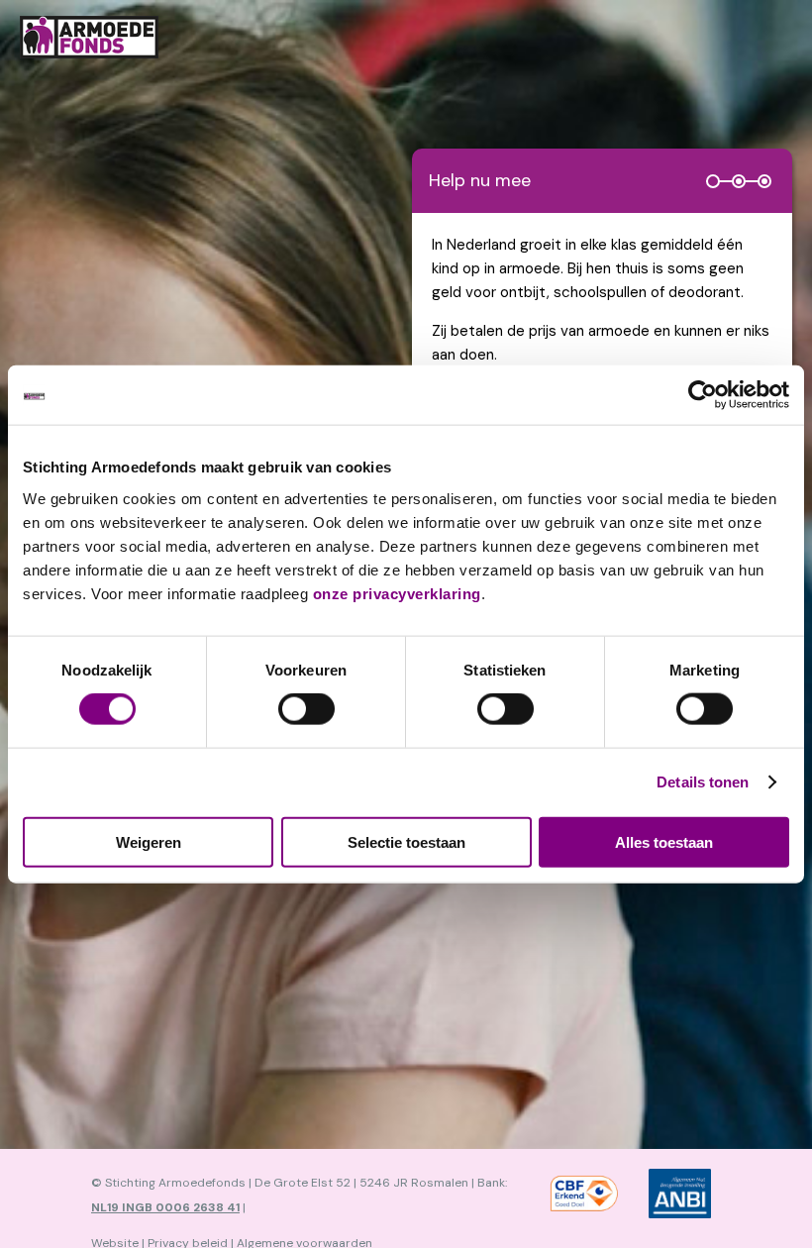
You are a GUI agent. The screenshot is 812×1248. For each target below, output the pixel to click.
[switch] (306, 709)
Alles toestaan (664, 841)
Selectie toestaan (406, 841)
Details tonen (703, 782)
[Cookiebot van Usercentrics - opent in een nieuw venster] (702, 395)
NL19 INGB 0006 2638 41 (165, 1207)
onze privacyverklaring (397, 592)
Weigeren (148, 841)
